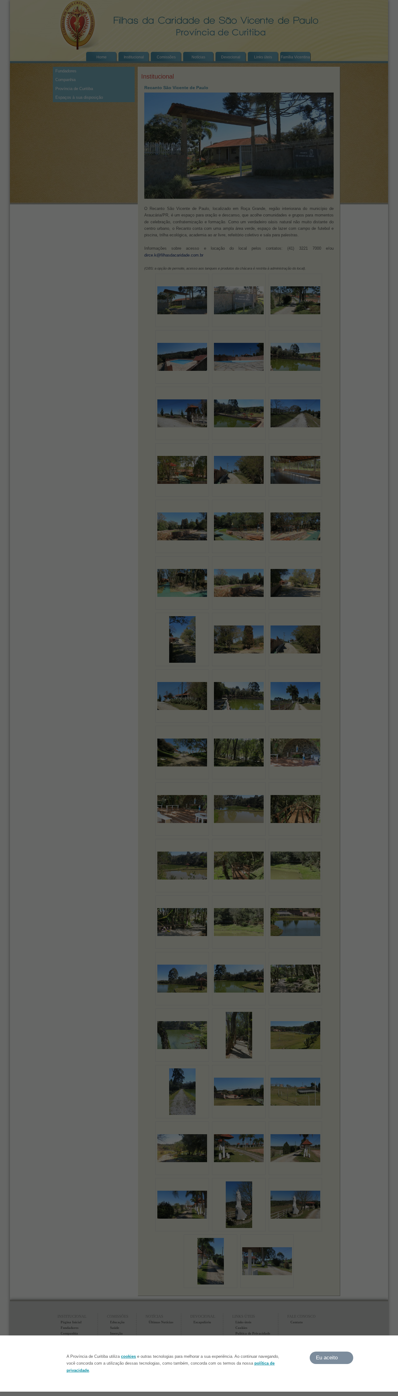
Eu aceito (327, 1358)
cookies (128, 1356)
